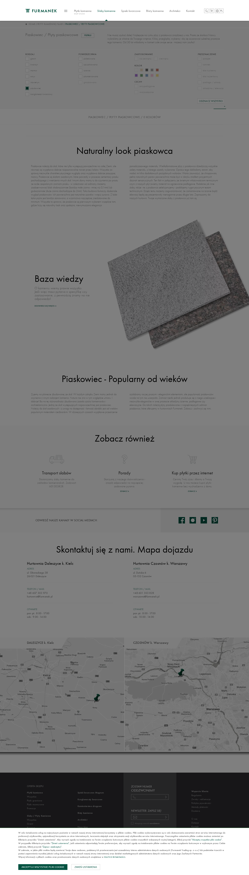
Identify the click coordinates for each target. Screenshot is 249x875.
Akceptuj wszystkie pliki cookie (43, 867)
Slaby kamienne (106, 11)
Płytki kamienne (82, 12)
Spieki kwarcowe (130, 11)
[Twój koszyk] (212, 11)
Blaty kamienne (155, 11)
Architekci (174, 11)
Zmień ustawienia (86, 867)
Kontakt (190, 11)
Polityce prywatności (114, 857)
